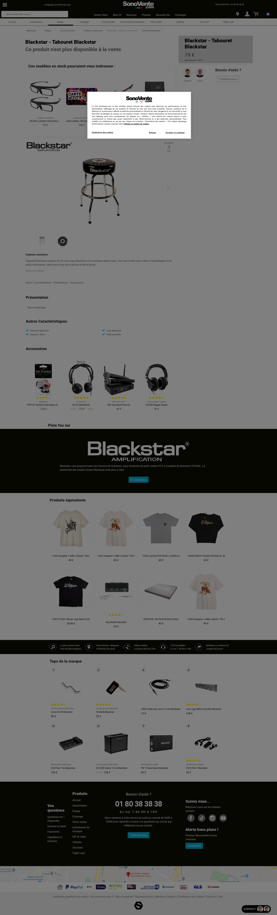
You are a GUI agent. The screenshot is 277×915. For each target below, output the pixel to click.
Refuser (152, 132)
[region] (139, 115)
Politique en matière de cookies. (136, 124)
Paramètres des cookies (102, 132)
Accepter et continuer (175, 132)
